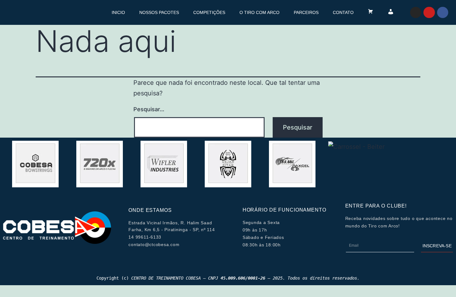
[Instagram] (415, 12)
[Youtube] (429, 12)
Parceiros (306, 12)
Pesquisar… (148, 109)
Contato (343, 12)
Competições (209, 12)
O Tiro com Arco (259, 12)
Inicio (118, 12)
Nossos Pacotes (159, 12)
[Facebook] (442, 12)
